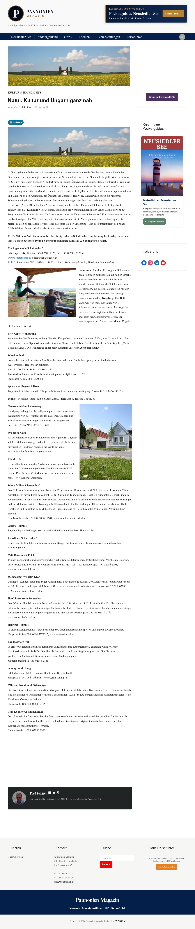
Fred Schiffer (24, 107)
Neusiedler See (21, 36)
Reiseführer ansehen (166, 866)
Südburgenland (48, 36)
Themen (84, 36)
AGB (107, 908)
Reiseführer (134, 36)
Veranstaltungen (109, 36)
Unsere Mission (15, 856)
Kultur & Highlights (24, 92)
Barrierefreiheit (118, 908)
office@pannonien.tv (64, 881)
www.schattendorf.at (19, 257)
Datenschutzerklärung (92, 908)
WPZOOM (120, 921)
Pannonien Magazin (97, 900)
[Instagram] (58, 793)
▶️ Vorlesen (16, 122)
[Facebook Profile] (49, 793)
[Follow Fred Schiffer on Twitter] (54, 793)
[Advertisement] (70, 760)
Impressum (74, 908)
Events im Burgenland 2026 (162, 96)
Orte (67, 36)
